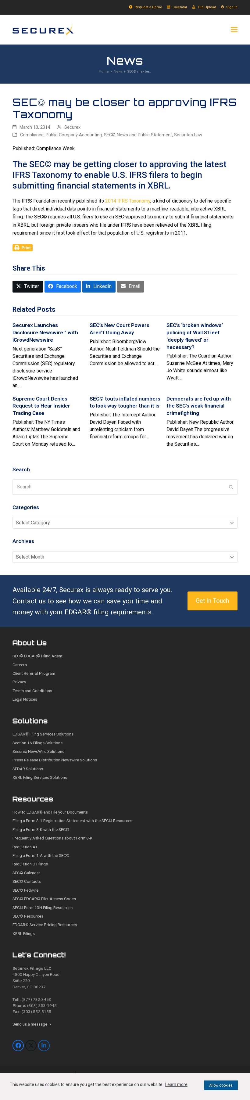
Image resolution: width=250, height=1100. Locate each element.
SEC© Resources (27, 916)
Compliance (32, 135)
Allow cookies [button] (221, 1085)
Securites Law (188, 135)
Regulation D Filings (30, 863)
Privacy (19, 681)
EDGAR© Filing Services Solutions (42, 734)
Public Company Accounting (74, 135)
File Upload (207, 7)
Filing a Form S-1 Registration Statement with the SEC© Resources (72, 820)
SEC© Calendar (26, 872)
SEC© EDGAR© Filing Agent (37, 655)
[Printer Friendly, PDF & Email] (22, 247)
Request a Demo (148, 7)
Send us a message (30, 1024)
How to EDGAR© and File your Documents (50, 812)
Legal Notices (24, 699)
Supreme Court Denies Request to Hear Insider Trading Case (41, 406)
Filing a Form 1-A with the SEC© (41, 855)
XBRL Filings (23, 933)
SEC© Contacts (26, 881)
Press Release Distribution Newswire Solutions (54, 759)
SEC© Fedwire (25, 890)
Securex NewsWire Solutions (38, 751)
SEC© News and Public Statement (138, 135)
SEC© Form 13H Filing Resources (42, 907)
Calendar (180, 7)
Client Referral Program (33, 673)
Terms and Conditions (32, 690)
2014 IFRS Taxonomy (127, 201)
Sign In (232, 7)
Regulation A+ (25, 846)
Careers (19, 664)
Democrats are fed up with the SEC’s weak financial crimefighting (198, 406)
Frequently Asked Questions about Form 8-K (52, 838)
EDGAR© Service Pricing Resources (44, 924)
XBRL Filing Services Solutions (39, 777)
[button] (234, 29)
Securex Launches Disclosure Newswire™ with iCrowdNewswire (45, 332)
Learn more (176, 1084)
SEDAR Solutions (27, 768)
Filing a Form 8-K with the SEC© (40, 829)
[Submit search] (231, 487)
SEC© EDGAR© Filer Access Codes (44, 898)
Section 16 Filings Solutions (37, 742)
